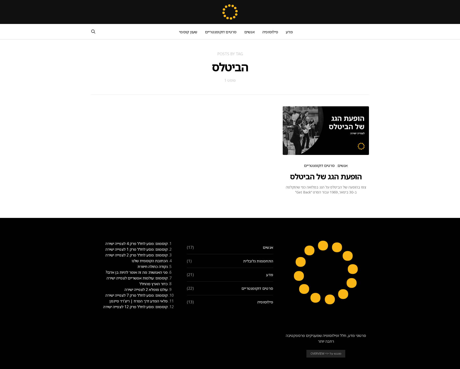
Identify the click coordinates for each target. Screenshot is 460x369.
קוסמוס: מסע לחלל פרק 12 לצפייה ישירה (135, 306)
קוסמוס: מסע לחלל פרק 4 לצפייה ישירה (136, 243)
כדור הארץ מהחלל (153, 283)
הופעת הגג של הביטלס (326, 176)
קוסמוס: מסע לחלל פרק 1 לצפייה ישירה (136, 249)
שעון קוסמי (188, 31)
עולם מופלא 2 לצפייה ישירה (146, 289)
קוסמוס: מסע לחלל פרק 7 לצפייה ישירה (136, 295)
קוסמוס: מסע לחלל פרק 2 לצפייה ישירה (136, 255)
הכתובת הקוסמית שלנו (150, 260)
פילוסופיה (270, 31)
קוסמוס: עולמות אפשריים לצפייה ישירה (137, 278)
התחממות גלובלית (258, 261)
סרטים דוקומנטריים (221, 31)
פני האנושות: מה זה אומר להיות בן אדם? (136, 272)
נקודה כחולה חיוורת (153, 266)
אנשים (249, 31)
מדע (289, 31)
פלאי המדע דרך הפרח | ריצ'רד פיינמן (138, 301)
